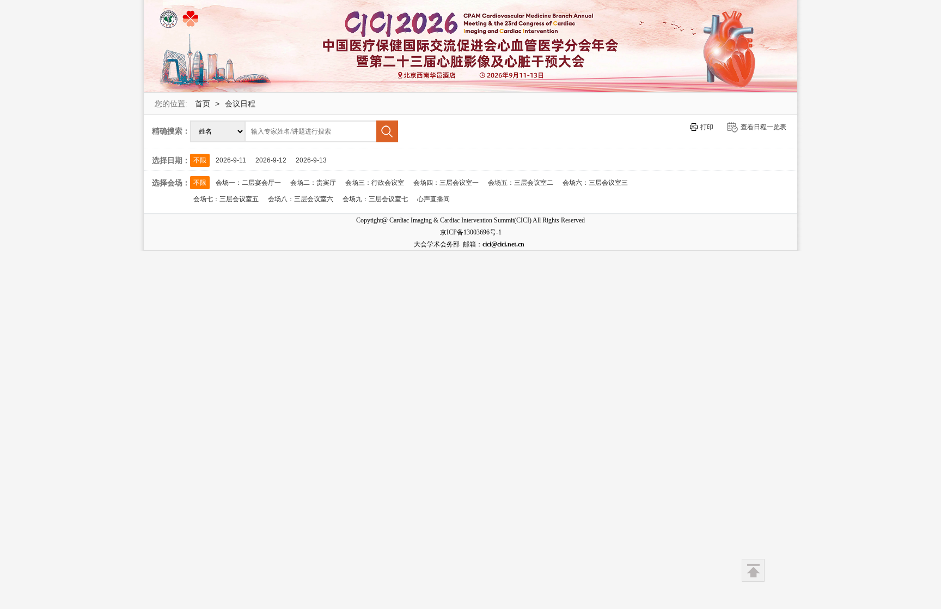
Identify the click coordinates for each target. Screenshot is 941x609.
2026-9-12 (270, 160)
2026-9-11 (231, 160)
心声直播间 (433, 199)
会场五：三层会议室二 (520, 182)
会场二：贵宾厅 (313, 182)
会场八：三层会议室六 (300, 199)
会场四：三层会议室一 (446, 182)
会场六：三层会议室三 (595, 182)
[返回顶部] (753, 570)
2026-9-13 (311, 160)
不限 (199, 160)
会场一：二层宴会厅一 (248, 182)
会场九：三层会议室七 (375, 199)
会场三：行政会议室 (374, 182)
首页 (202, 103)
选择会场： (171, 182)
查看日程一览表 (763, 127)
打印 (706, 127)
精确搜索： (171, 130)
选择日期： (171, 160)
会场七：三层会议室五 (226, 199)
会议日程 (240, 103)
